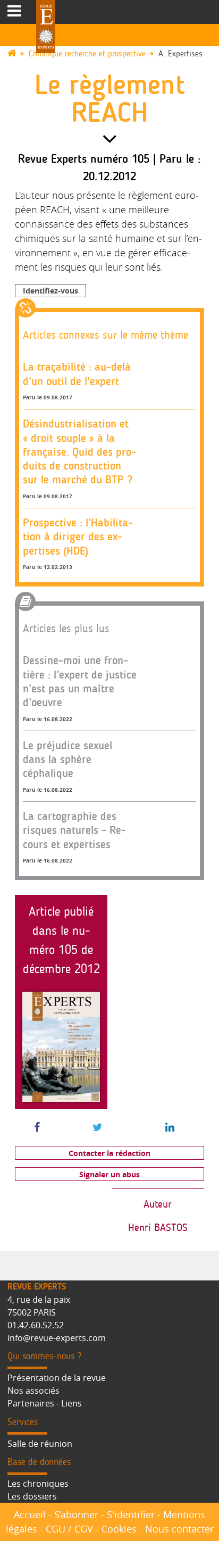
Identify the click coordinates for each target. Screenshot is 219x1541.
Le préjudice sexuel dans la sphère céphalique (67, 759)
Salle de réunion (39, 1444)
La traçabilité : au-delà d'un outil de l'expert (77, 373)
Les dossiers (32, 1496)
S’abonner (76, 1514)
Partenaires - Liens (44, 1403)
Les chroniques (38, 1483)
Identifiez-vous (50, 291)
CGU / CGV (69, 1528)
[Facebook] (37, 1128)
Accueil (30, 1514)
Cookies (119, 1528)
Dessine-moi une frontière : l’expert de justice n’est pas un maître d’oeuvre (80, 681)
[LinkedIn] (169, 1128)
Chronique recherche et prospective (87, 53)
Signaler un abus (109, 1174)
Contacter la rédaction (109, 1153)
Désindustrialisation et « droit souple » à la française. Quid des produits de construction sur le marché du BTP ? (79, 451)
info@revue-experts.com (56, 1338)
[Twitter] (97, 1128)
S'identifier (131, 1514)
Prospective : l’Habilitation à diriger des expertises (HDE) (78, 536)
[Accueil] (16, 53)
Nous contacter (179, 1528)
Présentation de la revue (56, 1378)
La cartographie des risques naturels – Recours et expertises (74, 830)
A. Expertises (180, 53)
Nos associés (33, 1390)
